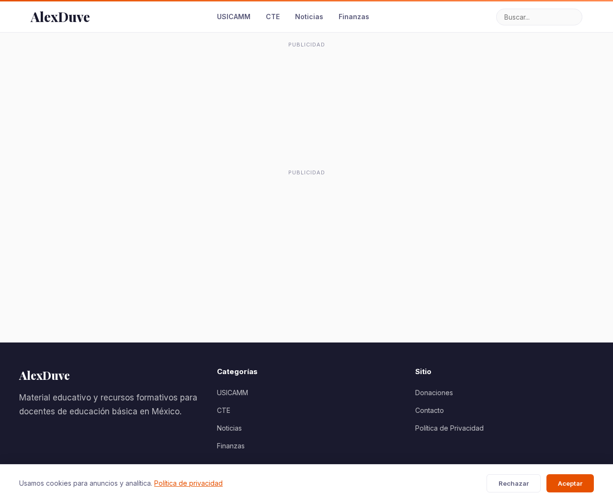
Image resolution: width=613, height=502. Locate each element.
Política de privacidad (188, 483)
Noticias (309, 16)
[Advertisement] (306, 73)
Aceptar (570, 483)
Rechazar (514, 483)
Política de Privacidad (449, 428)
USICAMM (233, 16)
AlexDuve (60, 16)
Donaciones (434, 392)
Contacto (429, 410)
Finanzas (354, 16)
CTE (273, 16)
